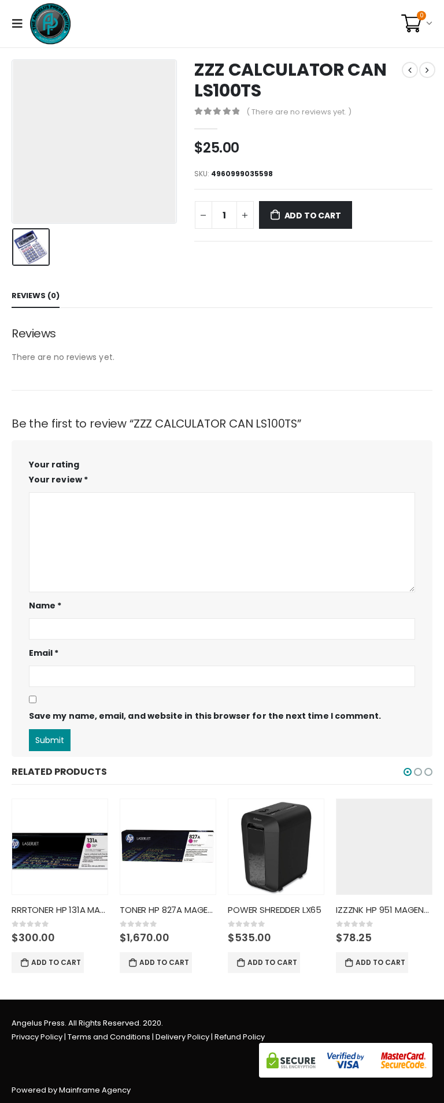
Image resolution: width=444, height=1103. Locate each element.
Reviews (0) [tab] (36, 295)
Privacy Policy (37, 1036)
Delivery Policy (182, 1036)
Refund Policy (239, 1036)
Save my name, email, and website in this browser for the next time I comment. (205, 716)
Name (45, 605)
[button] (407, 772)
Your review (58, 479)
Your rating (54, 464)
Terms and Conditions (109, 1036)
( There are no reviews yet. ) (299, 111)
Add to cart (312, 215)
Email (44, 653)
